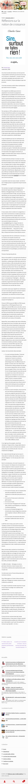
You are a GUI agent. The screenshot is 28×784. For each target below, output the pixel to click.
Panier (21, 780)
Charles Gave (7, 67)
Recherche (14, 781)
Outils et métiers (7, 758)
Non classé (5, 763)
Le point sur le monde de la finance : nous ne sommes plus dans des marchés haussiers (20, 644)
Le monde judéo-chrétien (8, 754)
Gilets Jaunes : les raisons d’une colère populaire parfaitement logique (7, 644)
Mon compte (4, 781)
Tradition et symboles (8, 761)
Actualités (9, 11)
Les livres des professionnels (9, 756)
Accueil (4, 11)
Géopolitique (6, 751)
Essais (4, 749)
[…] (2, 667)
